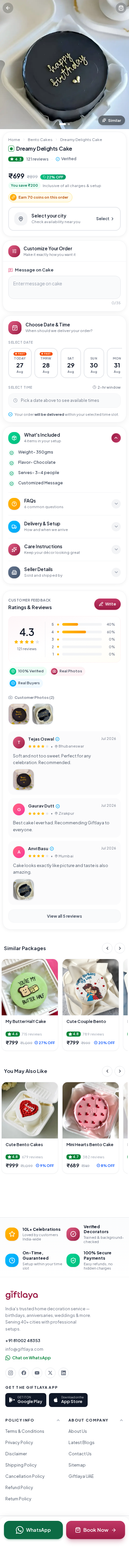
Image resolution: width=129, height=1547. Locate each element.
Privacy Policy (19, 1442)
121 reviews (37, 159)
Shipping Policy (21, 1465)
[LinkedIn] (63, 1373)
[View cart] (121, 8)
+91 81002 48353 (22, 1340)
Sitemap (77, 1465)
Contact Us (80, 1453)
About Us (77, 1431)
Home (14, 139)
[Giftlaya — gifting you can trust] (21, 1295)
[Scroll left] (107, 948)
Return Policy (18, 1498)
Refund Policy (19, 1487)
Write (110, 604)
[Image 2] (69, 124)
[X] (50, 1373)
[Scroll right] (119, 948)
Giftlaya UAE (81, 1476)
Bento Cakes (40, 139)
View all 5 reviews (64, 916)
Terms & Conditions (24, 1431)
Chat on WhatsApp (31, 1357)
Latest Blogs (81, 1442)
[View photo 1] (18, 714)
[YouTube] (37, 1373)
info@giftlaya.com (24, 1349)
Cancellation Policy (25, 1476)
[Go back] (8, 8)
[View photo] (23, 779)
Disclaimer (16, 1453)
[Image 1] (62, 124)
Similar (114, 120)
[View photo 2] (42, 714)
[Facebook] (24, 1373)
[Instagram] (10, 1373)
